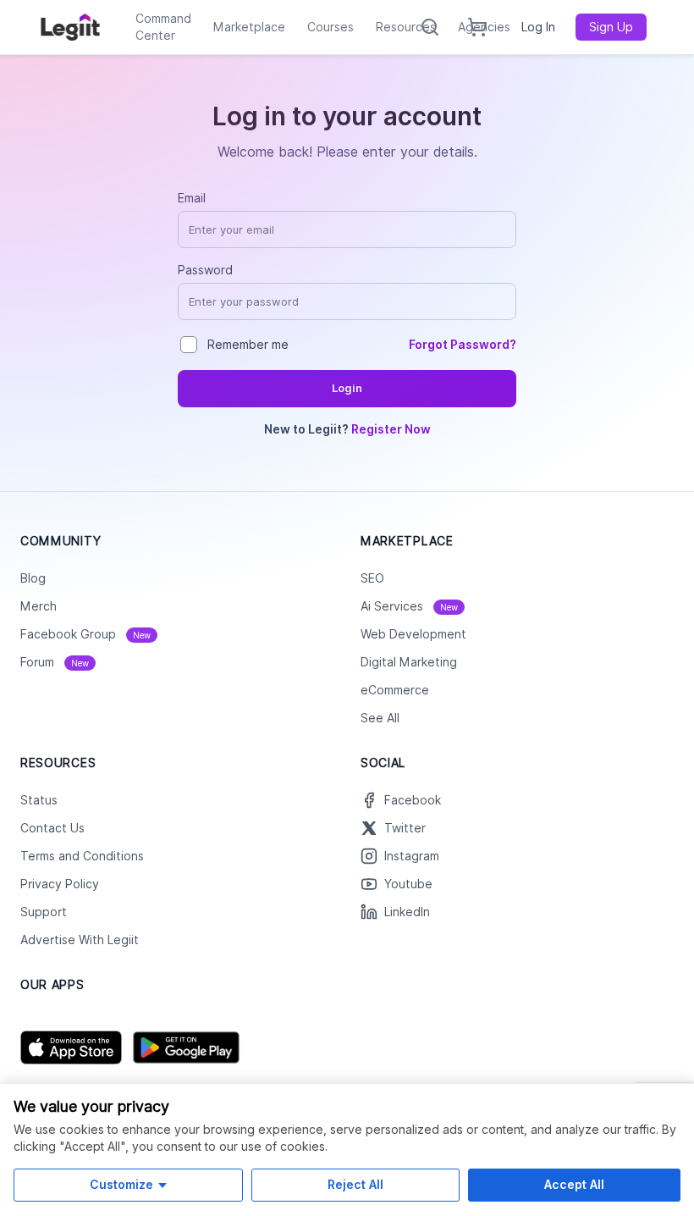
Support (43, 912)
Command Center (163, 27)
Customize (121, 1184)
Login (347, 388)
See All (380, 718)
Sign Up (611, 27)
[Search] (430, 27)
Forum (54, 662)
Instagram (411, 856)
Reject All (355, 1184)
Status (39, 800)
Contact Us (52, 828)
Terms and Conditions (82, 856)
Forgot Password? (462, 344)
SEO (372, 578)
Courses (330, 27)
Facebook (412, 800)
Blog (33, 578)
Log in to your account (347, 116)
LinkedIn (407, 912)
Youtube (408, 884)
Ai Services (409, 606)
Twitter (405, 828)
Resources (406, 27)
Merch (38, 606)
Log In (538, 27)
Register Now (391, 429)
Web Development (413, 634)
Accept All (574, 1184)
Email (192, 198)
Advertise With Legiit (79, 940)
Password (205, 270)
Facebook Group (85, 634)
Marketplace (249, 27)
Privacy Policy (59, 884)
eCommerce (395, 690)
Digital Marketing (409, 662)
